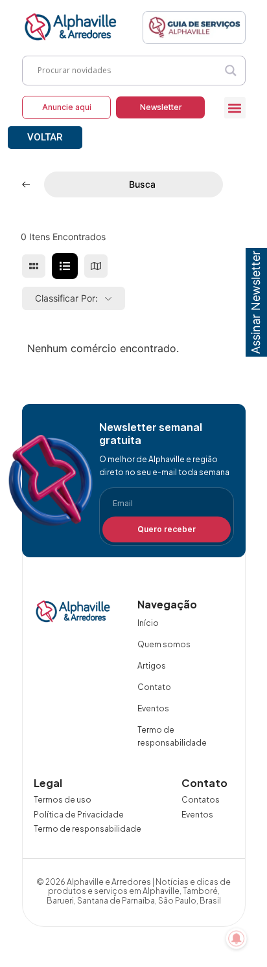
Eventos (153, 708)
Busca (142, 184)
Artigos (151, 666)
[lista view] (65, 266)
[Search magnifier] (231, 70)
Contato (154, 687)
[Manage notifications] (236, 938)
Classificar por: (66, 298)
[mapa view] (96, 266)
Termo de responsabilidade (172, 736)
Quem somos (164, 644)
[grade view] (34, 266)
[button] (235, 107)
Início (148, 623)
